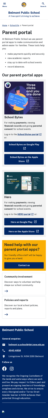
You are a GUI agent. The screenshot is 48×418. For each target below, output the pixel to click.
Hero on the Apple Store (26, 231)
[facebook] (4, 370)
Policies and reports (16, 300)
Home (4, 25)
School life (14, 25)
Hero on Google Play (27, 221)
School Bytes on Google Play (26, 146)
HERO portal (25, 214)
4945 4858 (15, 350)
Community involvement (18, 276)
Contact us (24, 265)
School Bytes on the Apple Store (27, 159)
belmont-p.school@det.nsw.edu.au (26, 344)
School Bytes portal (29, 134)
